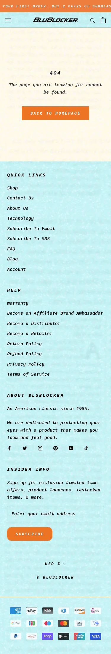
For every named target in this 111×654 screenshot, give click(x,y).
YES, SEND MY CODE (55, 363)
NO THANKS (55, 386)
